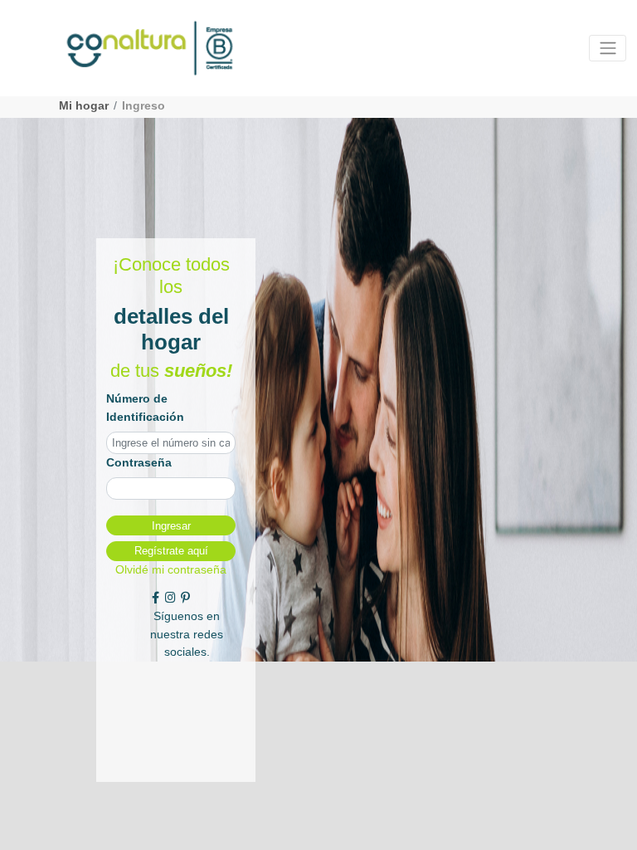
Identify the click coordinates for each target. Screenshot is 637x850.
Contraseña (139, 462)
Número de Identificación (145, 407)
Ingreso (143, 105)
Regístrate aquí (171, 551)
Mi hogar (84, 105)
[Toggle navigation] (607, 48)
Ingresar (171, 526)
